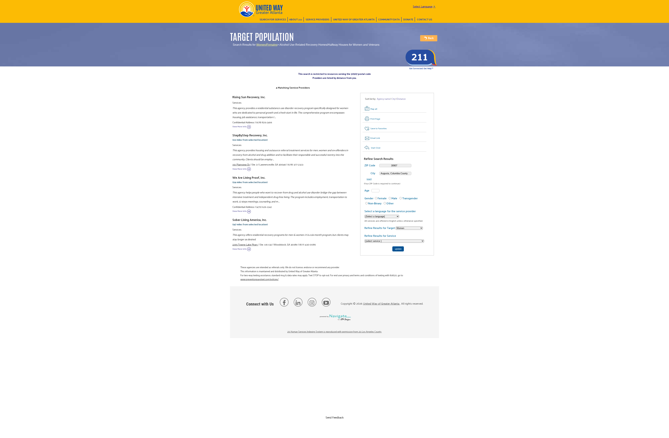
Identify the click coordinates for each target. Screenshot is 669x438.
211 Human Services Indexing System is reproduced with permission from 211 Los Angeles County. (334, 332)
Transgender (410, 198)
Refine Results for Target (380, 227)
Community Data (389, 19)
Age (366, 190)
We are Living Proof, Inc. (248, 177)
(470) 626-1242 (264, 207)
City (373, 173)
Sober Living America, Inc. (249, 219)
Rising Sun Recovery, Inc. (248, 97)
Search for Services (273, 19)
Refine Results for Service (380, 235)
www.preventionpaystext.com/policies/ (259, 279)
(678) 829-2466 (264, 122)
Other (390, 203)
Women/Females (266, 44)
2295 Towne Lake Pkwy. (245, 244)
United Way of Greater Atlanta (354, 19)
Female (382, 198)
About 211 (295, 19)
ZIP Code (369, 165)
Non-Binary (375, 203)
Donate (408, 19)
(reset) (369, 179)
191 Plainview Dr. (241, 164)
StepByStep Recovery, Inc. (250, 135)
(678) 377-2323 (295, 164)
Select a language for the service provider (390, 211)
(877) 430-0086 (307, 244)
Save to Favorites (378, 128)
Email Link (375, 138)
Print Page (375, 119)
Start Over (375, 148)
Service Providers (317, 19)
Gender (368, 198)
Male (394, 198)
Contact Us (424, 19)
